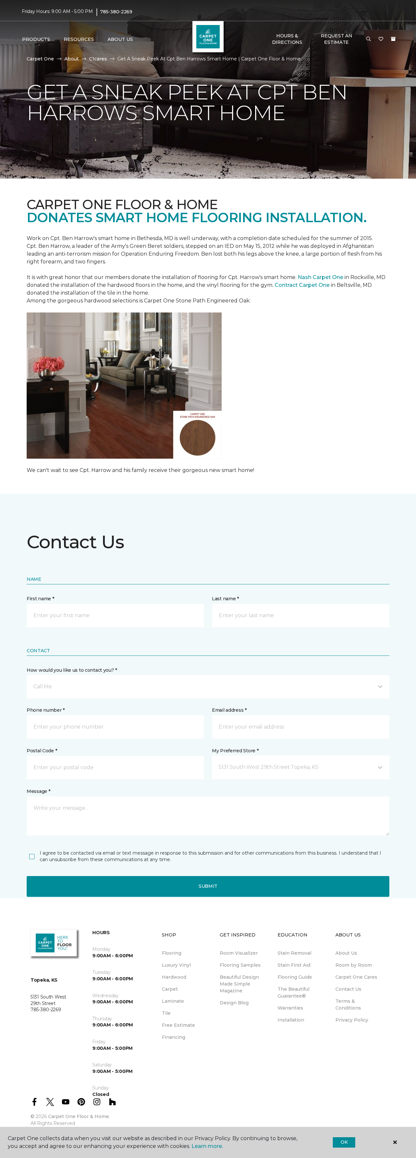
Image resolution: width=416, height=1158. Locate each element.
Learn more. (207, 1146)
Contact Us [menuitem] (348, 989)
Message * (38, 791)
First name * (40, 598)
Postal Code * (42, 750)
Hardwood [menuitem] (174, 977)
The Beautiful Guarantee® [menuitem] (293, 992)
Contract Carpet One (302, 285)
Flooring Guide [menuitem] (295, 977)
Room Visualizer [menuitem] (239, 953)
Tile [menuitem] (166, 1013)
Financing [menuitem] (173, 1037)
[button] (368, 39)
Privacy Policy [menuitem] (351, 1020)
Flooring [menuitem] (171, 953)
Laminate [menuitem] (173, 1001)
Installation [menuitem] (291, 1020)
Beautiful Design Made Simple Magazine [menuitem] (239, 984)
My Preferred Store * (235, 750)
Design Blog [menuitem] (234, 1003)
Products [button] (36, 39)
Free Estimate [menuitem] (178, 1025)
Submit (208, 886)
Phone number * (46, 710)
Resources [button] (79, 39)
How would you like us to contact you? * (72, 670)
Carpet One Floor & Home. (79, 1116)
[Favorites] (381, 39)
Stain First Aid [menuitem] (294, 965)
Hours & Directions (287, 39)
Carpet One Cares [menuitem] (356, 977)
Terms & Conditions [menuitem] (348, 1004)
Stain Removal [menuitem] (294, 953)
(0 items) (393, 39)
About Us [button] (120, 39)
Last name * (225, 598)
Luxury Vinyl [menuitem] (176, 965)
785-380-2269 (116, 12)
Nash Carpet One (320, 277)
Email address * (229, 710)
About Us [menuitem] (346, 953)
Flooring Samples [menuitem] (240, 965)
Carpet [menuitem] (170, 989)
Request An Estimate (336, 39)
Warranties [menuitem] (290, 1008)
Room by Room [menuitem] (353, 965)
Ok (344, 1142)
